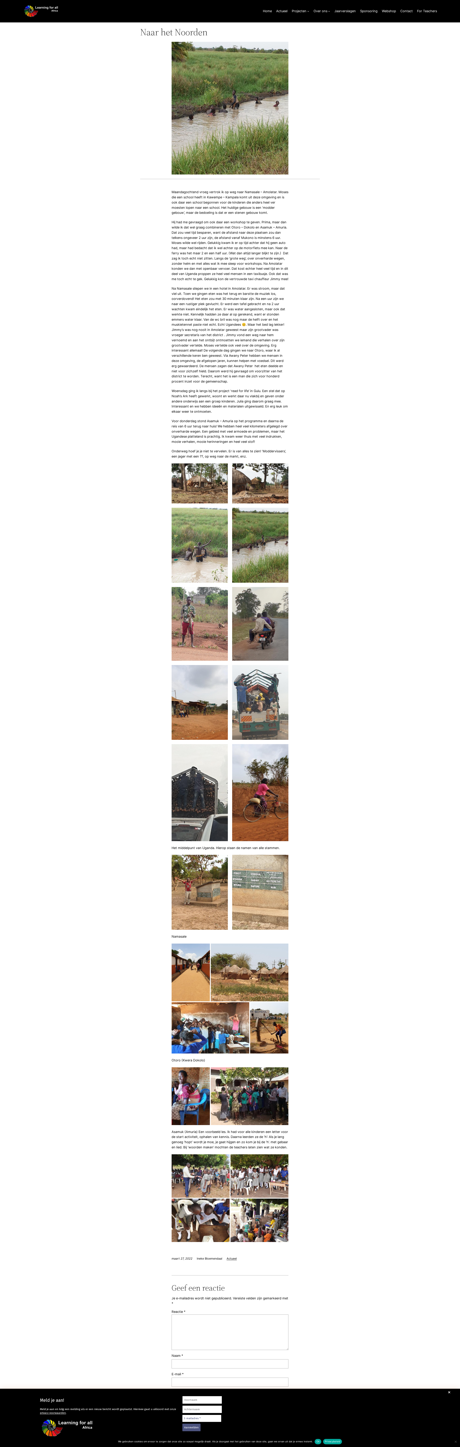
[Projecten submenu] (308, 11)
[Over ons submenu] (329, 11)
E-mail (178, 1374)
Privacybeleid (332, 1441)
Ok (318, 1441)
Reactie (178, 1312)
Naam (177, 1356)
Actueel (232, 1258)
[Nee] (455, 1441)
